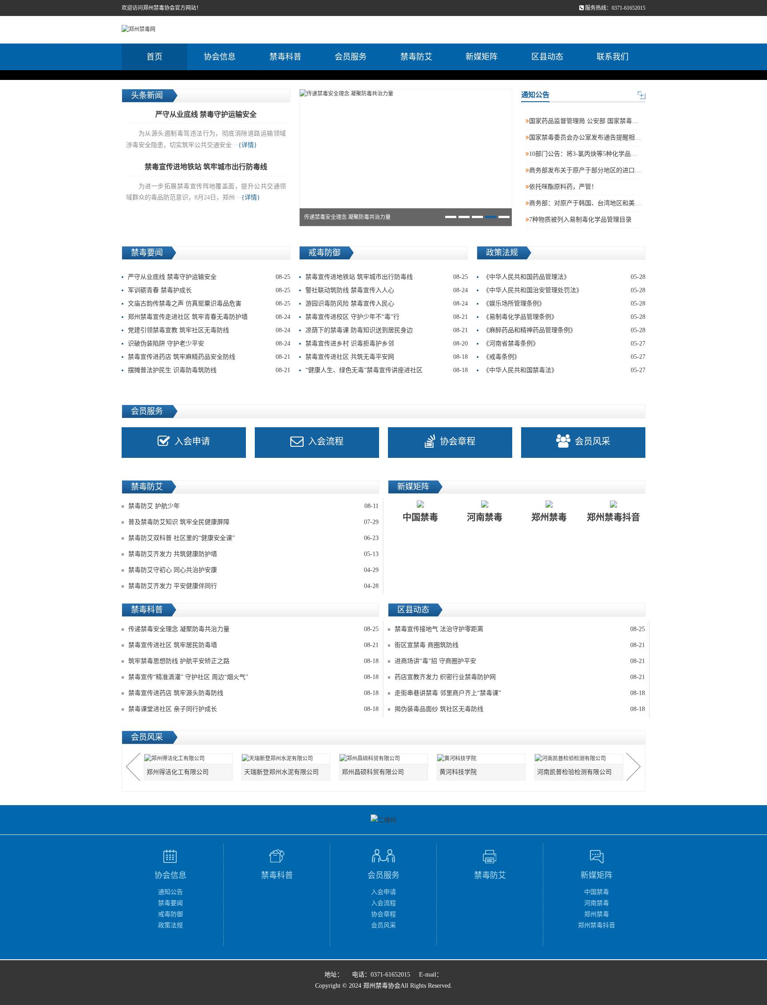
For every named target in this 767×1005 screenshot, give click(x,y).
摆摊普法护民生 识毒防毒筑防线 (209, 370)
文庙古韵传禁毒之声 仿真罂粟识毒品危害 (209, 303)
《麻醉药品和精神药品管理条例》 (564, 330)
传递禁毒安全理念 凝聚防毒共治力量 (178, 629)
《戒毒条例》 (564, 357)
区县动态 (547, 56)
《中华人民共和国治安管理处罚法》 (564, 290)
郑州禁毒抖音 (596, 925)
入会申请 (192, 441)
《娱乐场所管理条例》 (564, 303)
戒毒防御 (170, 914)
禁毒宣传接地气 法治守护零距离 (439, 629)
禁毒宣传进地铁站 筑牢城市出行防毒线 (386, 277)
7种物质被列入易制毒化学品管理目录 (580, 219)
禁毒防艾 (416, 56)
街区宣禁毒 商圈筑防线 (427, 645)
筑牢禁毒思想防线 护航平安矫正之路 (178, 661)
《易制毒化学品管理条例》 (564, 317)
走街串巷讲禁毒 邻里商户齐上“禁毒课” (448, 693)
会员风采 (592, 441)
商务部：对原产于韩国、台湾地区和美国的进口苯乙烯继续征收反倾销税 (628, 203)
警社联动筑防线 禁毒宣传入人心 (386, 290)
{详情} (247, 145)
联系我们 (613, 56)
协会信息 (220, 56)
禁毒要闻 (170, 903)
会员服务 (351, 56)
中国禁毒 (596, 892)
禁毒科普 (285, 56)
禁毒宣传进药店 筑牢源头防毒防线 (175, 693)
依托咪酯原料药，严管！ (563, 186)
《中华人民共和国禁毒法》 (564, 370)
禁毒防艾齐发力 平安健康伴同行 (172, 586)
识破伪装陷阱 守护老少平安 (209, 343)
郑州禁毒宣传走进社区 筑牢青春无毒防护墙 (209, 317)
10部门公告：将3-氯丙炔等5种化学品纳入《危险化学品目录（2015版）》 (628, 154)
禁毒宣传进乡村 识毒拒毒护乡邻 (386, 343)
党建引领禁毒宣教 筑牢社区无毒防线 (209, 330)
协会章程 (457, 441)
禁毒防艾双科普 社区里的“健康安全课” (181, 538)
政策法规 (170, 925)
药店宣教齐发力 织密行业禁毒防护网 (445, 677)
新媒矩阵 (482, 56)
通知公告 (170, 892)
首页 (154, 56)
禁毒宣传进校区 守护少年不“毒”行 (386, 317)
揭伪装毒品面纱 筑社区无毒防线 (439, 709)
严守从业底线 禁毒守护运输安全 (209, 277)
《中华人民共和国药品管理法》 (564, 277)
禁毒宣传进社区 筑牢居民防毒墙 (172, 645)
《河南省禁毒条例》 (564, 343)
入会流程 (326, 441)
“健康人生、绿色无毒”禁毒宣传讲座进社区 (386, 370)
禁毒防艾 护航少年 (154, 506)
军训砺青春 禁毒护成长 (209, 290)
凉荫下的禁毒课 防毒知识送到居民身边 (386, 330)
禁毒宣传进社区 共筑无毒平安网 (386, 357)
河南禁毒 (596, 903)
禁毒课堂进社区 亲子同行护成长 (172, 709)
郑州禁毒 (596, 914)
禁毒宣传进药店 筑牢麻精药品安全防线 (209, 357)
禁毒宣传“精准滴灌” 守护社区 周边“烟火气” (188, 677)
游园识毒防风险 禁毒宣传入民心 (386, 303)
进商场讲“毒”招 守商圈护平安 (435, 661)
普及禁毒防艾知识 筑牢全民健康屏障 (178, 522)
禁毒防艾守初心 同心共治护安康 (172, 570)
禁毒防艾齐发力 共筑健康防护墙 (172, 554)
